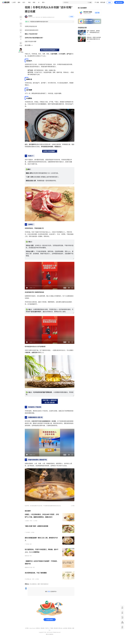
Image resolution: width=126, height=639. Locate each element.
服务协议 (38, 628)
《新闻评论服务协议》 (44, 584)
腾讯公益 (60, 628)
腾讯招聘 (56, 628)
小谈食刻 (27, 520)
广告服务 (51, 628)
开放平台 (47, 628)
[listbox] (49, 545)
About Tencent (32, 628)
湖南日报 (27, 555)
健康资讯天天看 (28, 567)
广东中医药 (27, 532)
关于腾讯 (27, 628)
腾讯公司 (48, 634)
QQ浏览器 (65, 628)
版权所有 (51, 634)
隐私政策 (42, 628)
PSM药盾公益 (28, 579)
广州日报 (27, 544)
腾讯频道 (69, 628)
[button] (97, 13)
